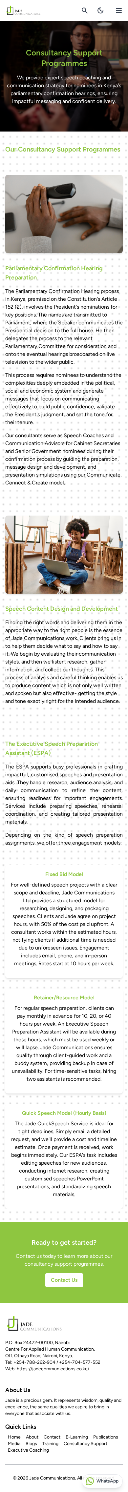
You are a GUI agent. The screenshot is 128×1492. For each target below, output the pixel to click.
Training (50, 1443)
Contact (52, 1437)
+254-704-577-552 (79, 1362)
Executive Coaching (28, 1450)
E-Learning (77, 1437)
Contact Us (64, 1280)
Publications (105, 1437)
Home (14, 1437)
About (32, 1437)
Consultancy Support (85, 1443)
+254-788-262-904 (34, 1362)
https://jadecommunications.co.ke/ (53, 1369)
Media (14, 1443)
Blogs (31, 1443)
